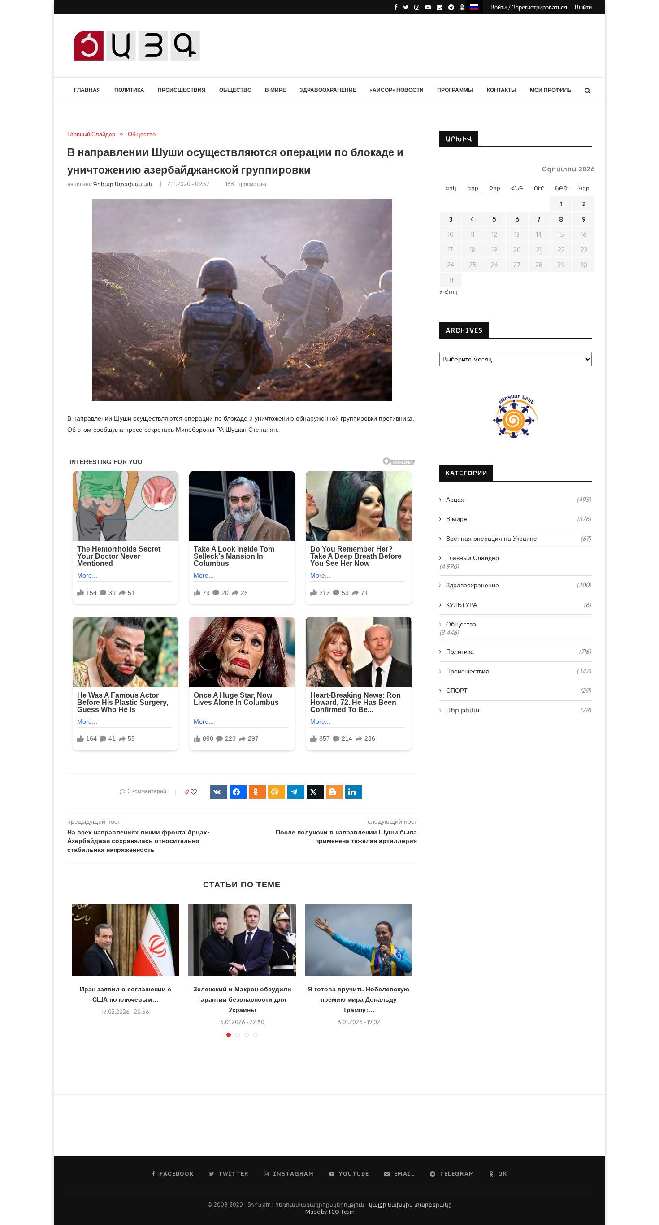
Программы (455, 90)
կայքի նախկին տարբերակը (410, 1204)
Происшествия (182, 90)
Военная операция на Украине (518, 538)
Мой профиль (551, 90)
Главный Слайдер (91, 134)
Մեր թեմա (518, 710)
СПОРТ (518, 690)
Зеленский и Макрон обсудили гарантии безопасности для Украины (242, 999)
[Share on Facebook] (238, 792)
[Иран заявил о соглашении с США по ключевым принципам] (125, 940)
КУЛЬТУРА (518, 604)
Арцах (518, 499)
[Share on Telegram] (295, 792)
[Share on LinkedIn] (353, 792)
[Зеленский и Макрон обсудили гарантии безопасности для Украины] (242, 940)
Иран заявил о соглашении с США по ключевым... (125, 994)
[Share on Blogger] (334, 792)
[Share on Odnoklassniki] (257, 792)
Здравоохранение (327, 90)
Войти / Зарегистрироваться (528, 7)
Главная (87, 90)
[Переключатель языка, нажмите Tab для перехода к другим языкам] (474, 6)
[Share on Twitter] (315, 792)
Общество (235, 90)
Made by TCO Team (329, 1211)
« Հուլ (448, 291)
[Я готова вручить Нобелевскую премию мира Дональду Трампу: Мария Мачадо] (358, 940)
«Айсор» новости (397, 90)
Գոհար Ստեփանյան (122, 184)
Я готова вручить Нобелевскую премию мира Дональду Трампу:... (358, 999)
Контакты (501, 90)
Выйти (583, 7)
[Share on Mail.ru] (276, 792)
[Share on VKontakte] (218, 792)
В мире (275, 90)
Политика (129, 90)
